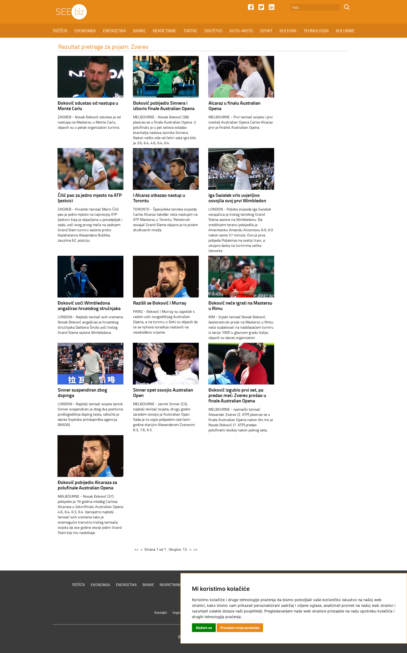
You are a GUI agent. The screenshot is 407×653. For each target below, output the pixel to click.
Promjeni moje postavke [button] (239, 628)
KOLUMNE (345, 30)
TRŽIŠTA (60, 30)
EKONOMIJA (85, 30)
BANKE (139, 30)
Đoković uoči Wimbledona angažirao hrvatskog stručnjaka (89, 305)
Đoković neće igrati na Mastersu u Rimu (240, 305)
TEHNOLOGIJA (316, 30)
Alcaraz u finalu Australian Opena (234, 105)
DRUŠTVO (213, 30)
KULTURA (288, 30)
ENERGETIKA (114, 30)
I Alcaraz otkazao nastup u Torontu (159, 198)
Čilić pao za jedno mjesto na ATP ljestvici (90, 198)
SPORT (266, 30)
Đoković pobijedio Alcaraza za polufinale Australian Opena (87, 485)
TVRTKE (190, 30)
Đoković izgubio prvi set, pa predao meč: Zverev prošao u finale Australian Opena (237, 395)
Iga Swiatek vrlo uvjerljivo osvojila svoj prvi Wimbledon (237, 198)
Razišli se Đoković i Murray (159, 302)
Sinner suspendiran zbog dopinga (82, 392)
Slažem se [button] (204, 628)
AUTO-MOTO (241, 30)
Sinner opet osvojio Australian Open (163, 392)
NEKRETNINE (164, 30)
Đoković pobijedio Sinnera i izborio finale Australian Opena (164, 105)
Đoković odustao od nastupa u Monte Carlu (88, 105)
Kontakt (160, 612)
